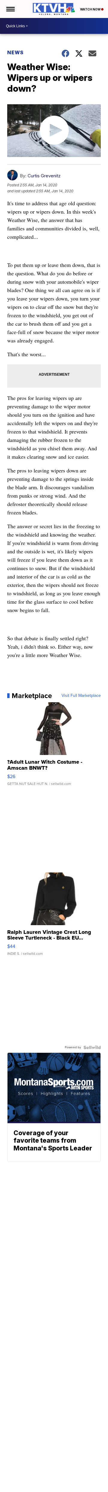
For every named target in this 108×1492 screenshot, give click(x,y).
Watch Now (90, 9)
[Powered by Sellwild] (92, 1047)
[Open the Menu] (10, 8)
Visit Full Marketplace (81, 696)
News (15, 52)
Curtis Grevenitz (44, 176)
